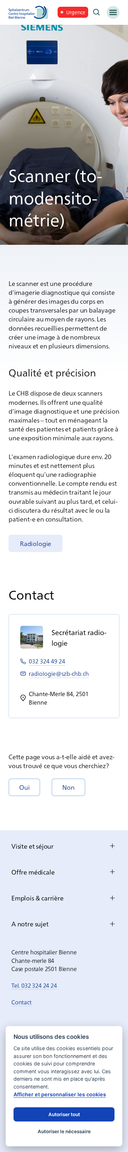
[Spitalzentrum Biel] (28, 12)
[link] (73, 12)
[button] (24, 787)
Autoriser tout (64, 1114)
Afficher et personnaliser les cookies (60, 1094)
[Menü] (113, 12)
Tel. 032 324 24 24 (34, 985)
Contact (21, 1002)
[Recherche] (96, 12)
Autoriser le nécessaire (64, 1131)
